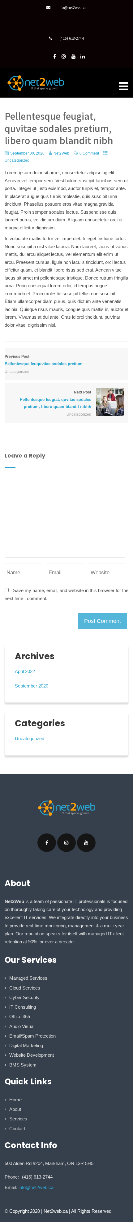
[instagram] (64, 56)
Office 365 (19, 1016)
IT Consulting (22, 1007)
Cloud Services (24, 987)
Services (18, 1118)
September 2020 (31, 685)
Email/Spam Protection (32, 1035)
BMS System (22, 1064)
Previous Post (44, 360)
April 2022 (25, 671)
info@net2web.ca (72, 7)
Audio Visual (21, 1026)
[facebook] (54, 56)
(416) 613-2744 (71, 38)
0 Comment (89, 153)
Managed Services (28, 978)
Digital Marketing (26, 1045)
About (15, 1109)
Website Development (31, 1055)
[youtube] (73, 56)
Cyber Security (24, 997)
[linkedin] (82, 56)
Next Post (55, 399)
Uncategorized (17, 160)
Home (15, 1099)
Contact (17, 1128)
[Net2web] (36, 83)
